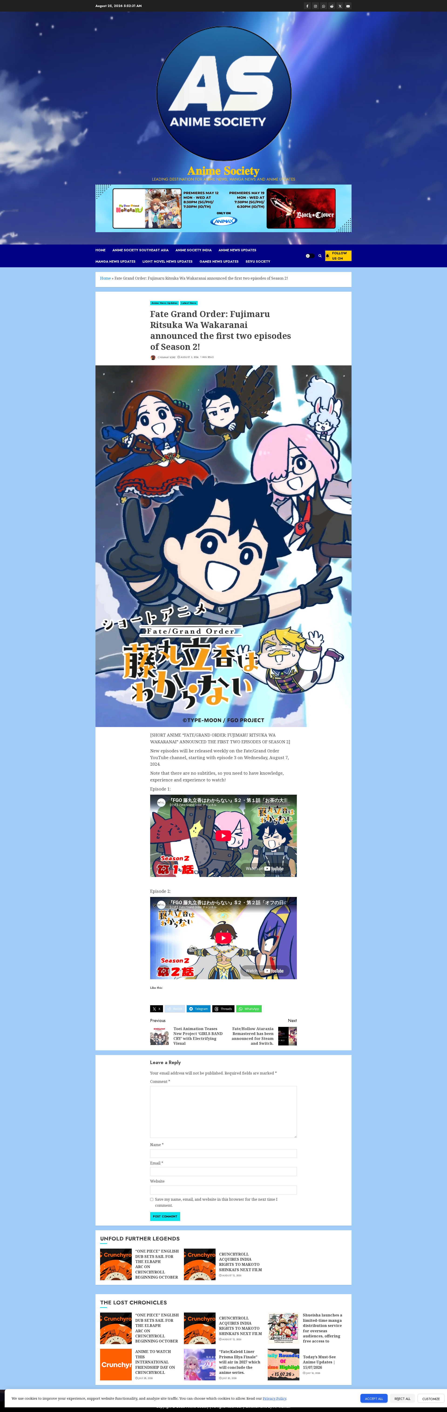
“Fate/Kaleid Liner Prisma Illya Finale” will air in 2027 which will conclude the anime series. (239, 1362)
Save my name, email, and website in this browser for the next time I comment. (216, 1202)
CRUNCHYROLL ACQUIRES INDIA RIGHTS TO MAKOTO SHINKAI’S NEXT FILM (240, 1262)
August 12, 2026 (231, 1275)
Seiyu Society (258, 261)
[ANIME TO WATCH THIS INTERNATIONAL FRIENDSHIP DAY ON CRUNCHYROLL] (116, 1364)
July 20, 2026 (229, 1378)
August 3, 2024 (190, 357)
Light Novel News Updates (167, 261)
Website (157, 1181)
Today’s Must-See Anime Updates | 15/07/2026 (319, 1362)
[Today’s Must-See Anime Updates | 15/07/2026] (283, 1364)
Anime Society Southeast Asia (140, 250)
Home (100, 250)
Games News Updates (219, 261)
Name (157, 1144)
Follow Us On (339, 256)
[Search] (320, 255)
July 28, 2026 (146, 1378)
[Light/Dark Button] (310, 256)
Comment (160, 1081)
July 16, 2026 (313, 1373)
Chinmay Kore (166, 357)
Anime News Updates (237, 250)
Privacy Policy (274, 1398)
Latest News (188, 303)
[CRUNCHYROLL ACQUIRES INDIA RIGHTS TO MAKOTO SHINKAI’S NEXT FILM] (200, 1264)
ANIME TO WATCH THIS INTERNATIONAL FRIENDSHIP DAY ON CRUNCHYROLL (155, 1362)
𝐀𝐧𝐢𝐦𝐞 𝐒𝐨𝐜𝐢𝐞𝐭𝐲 (223, 170)
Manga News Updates (115, 261)
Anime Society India (194, 250)
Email (156, 1163)
